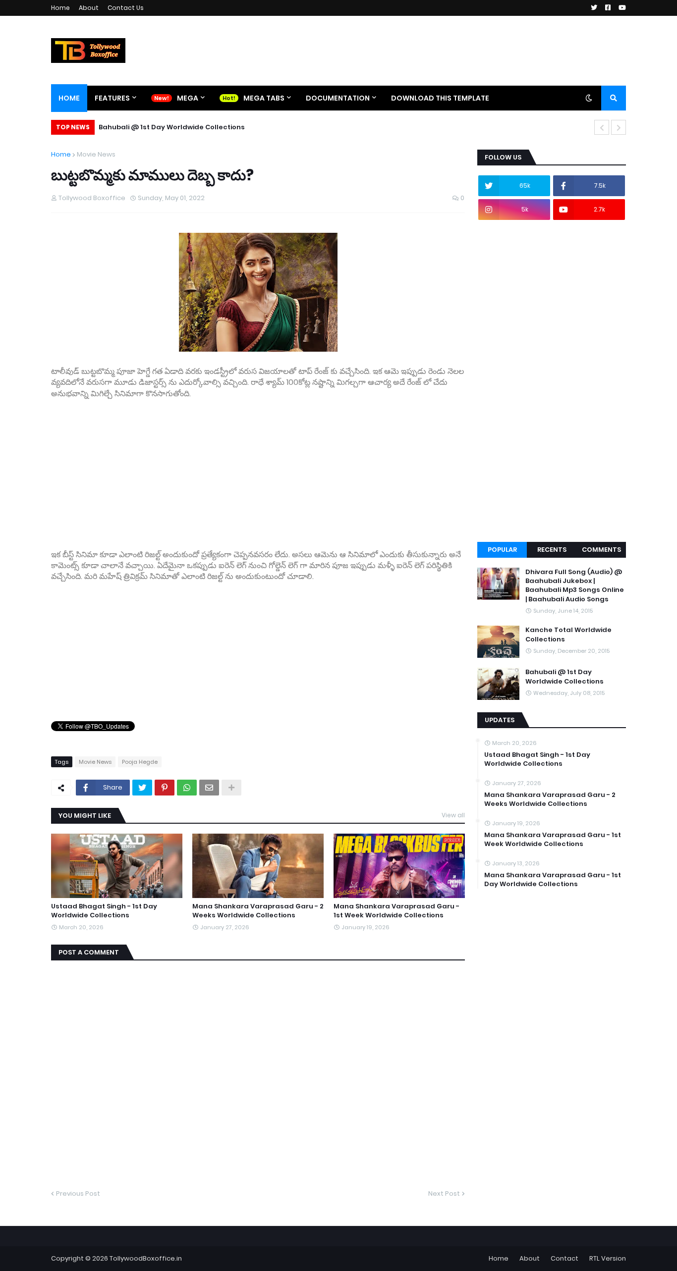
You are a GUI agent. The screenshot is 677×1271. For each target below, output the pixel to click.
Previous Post (78, 1193)
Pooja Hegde (140, 762)
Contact (564, 1258)
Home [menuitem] (69, 98)
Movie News (96, 154)
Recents (551, 549)
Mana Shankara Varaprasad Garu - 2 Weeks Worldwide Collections (258, 911)
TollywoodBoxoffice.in (146, 1258)
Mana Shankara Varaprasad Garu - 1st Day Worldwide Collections (552, 880)
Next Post (444, 1193)
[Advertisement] (258, 468)
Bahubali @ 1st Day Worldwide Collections (172, 127)
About (89, 7)
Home (60, 7)
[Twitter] (142, 787)
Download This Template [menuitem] (440, 98)
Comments (601, 549)
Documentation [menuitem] (338, 98)
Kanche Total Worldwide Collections (568, 634)
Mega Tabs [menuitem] (263, 98)
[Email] (209, 787)
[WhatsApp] (187, 787)
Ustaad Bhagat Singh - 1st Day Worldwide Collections (104, 911)
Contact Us (126, 7)
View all (453, 815)
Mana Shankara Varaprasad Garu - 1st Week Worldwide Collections (396, 911)
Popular (502, 549)
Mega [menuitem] (187, 98)
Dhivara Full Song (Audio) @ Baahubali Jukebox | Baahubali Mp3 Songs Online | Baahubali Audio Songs (574, 586)
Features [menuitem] (112, 98)
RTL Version (607, 1258)
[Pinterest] (164, 787)
